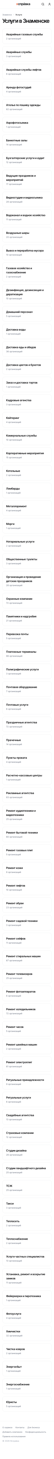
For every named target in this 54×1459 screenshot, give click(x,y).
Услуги (18, 14)
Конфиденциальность (35, 1432)
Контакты (19, 1427)
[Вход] (49, 4)
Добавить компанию (12, 1432)
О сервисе (7, 1427)
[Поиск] (43, 4)
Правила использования (14, 1436)
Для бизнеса (33, 1427)
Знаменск (7, 14)
